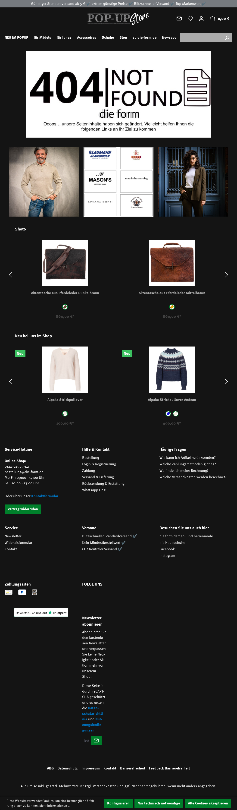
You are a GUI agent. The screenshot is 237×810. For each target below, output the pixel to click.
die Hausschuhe (172, 543)
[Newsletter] (179, 18)
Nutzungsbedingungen (92, 724)
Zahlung (88, 471)
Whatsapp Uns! (94, 490)
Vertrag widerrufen (23, 509)
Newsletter (13, 536)
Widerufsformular (18, 543)
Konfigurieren (118, 803)
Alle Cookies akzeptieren (208, 803)
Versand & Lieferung (98, 477)
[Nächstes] (226, 274)
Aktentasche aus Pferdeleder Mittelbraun (172, 293)
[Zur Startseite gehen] (118, 19)
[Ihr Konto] (201, 18)
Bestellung (90, 458)
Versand (89, 528)
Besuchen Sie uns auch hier (184, 528)
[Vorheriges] (10, 274)
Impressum (90, 768)
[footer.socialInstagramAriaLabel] (101, 597)
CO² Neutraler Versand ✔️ (102, 549)
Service (11, 528)
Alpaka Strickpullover (65, 400)
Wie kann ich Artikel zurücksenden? (187, 458)
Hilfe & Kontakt (95, 449)
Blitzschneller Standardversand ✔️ (109, 536)
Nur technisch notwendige (158, 803)
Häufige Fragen (172, 449)
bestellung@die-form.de (24, 472)
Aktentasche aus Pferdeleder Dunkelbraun (65, 293)
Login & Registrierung (99, 464)
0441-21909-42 (17, 466)
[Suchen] (227, 37)
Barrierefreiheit (132, 768)
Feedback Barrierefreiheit (169, 768)
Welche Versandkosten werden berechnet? (193, 477)
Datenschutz (67, 768)
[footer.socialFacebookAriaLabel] (88, 597)
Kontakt (11, 549)
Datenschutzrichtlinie (93, 713)
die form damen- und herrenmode (186, 536)
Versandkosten (104, 786)
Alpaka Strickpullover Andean (172, 400)
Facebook (167, 549)
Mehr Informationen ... (55, 805)
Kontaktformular (44, 496)
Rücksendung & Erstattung (103, 484)
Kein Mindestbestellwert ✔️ (104, 543)
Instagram (167, 556)
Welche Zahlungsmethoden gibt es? (187, 464)
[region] (118, 275)
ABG (50, 768)
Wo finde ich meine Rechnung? (184, 471)
